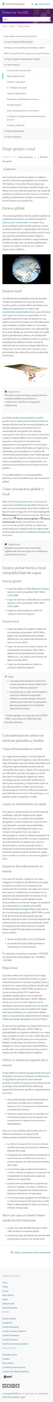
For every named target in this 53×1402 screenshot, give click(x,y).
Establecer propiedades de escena (23, 99)
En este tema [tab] (10, 169)
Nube (5, 1299)
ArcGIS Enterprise (15, 4)
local (7, 985)
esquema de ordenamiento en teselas (30, 1015)
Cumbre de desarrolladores (15, 1371)
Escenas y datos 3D (15, 125)
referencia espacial (11, 308)
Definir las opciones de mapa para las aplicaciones (26, 53)
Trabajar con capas (18, 88)
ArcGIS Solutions (10, 1339)
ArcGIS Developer (10, 1335)
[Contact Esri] (17, 1386)
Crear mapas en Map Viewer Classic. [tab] (23, 59)
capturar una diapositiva (37, 1076)
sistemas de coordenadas (15, 222)
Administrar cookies (10, 1397)
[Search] (33, 4)
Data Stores (7, 1295)
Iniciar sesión (44, 4)
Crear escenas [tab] (12, 64)
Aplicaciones (8, 1303)
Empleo (6, 1359)
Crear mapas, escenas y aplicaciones (20, 36)
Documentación (9, 1308)
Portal (5, 1287)
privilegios (7, 1005)
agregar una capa (13, 1076)
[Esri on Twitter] (4, 1386)
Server (5, 1291)
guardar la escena (15, 1079)
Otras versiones (25, 157)
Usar (4, 26)
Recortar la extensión (15, 395)
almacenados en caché (31, 417)
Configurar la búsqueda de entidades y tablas (24, 48)
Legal (22, 1397)
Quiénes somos (9, 1354)
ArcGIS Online (9, 1318)
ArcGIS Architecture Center (15, 1344)
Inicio (4, 1282)
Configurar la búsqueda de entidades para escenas (26, 118)
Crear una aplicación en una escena (23, 110)
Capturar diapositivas (16, 93)
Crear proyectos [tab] (13, 137)
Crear (11, 26)
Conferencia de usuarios (13, 1367)
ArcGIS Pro (7, 1323)
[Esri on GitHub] (13, 1386)
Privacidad (43, 1394)
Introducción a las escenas (19, 70)
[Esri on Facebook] (9, 1386)
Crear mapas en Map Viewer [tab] (19, 42)
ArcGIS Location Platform (14, 1331)
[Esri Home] (7, 1377)
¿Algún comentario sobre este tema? (32, 1252)
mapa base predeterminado (16, 505)
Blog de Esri (8, 1363)
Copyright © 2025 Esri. (11, 1394)
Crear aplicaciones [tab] (15, 131)
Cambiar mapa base (16, 82)
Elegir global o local (16, 76)
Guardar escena (14, 105)
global (37, 982)
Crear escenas (23, 26)
